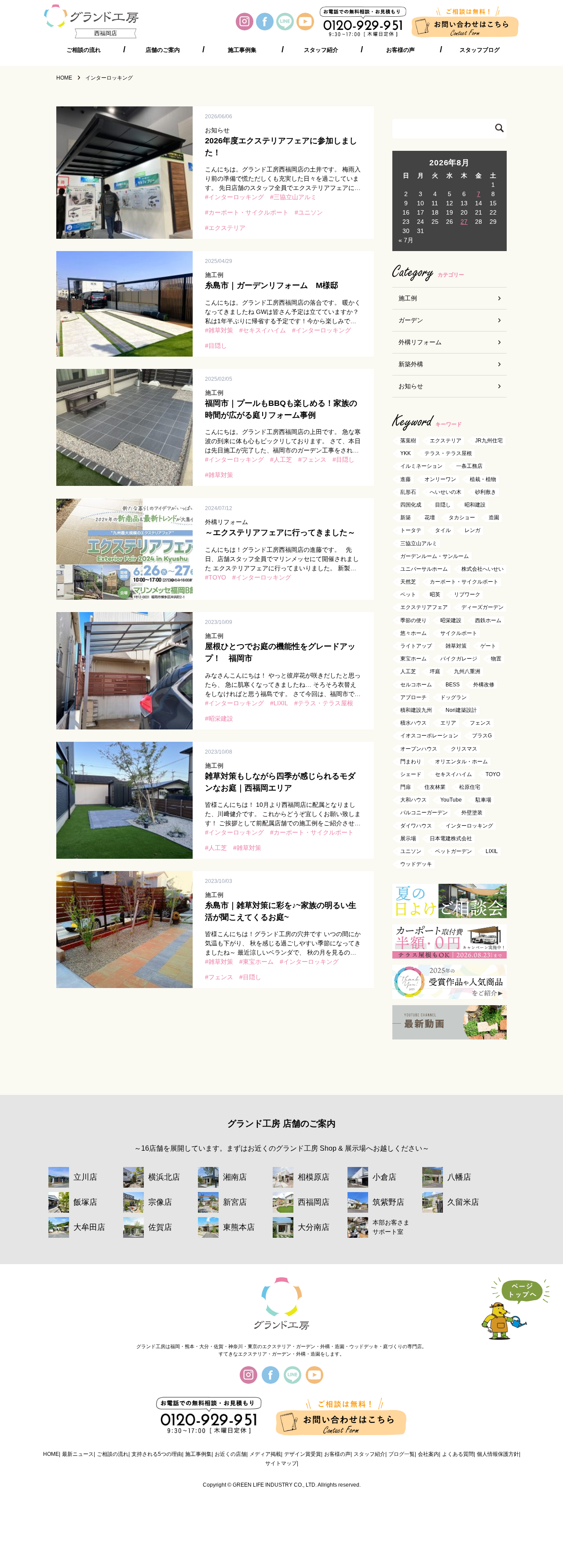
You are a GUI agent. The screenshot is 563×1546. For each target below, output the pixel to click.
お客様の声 (400, 50)
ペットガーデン (453, 851)
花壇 (429, 518)
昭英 (435, 595)
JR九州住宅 (489, 441)
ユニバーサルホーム (424, 569)
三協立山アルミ (295, 197)
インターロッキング (236, 197)
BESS (453, 685)
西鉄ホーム (488, 620)
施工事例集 (242, 50)
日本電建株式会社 (451, 838)
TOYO (217, 577)
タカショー (462, 518)
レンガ (472, 531)
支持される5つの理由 (157, 1454)
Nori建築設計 (461, 710)
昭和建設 (475, 505)
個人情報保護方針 (498, 1454)
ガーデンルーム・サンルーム (434, 556)
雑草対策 (220, 330)
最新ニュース (78, 1454)
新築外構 (410, 364)
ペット (408, 595)
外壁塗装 (472, 813)
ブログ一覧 (401, 1454)
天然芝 (408, 582)
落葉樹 (408, 441)
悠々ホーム (413, 633)
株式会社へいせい (482, 569)
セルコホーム (416, 685)
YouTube (451, 800)
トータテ (410, 531)
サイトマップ (281, 1463)
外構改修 (483, 685)
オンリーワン (440, 479)
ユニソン (310, 212)
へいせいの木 (445, 492)
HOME (51, 1454)
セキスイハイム (264, 330)
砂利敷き (485, 492)
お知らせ (410, 386)
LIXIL (281, 703)
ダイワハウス (416, 826)
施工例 (407, 298)
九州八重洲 (467, 672)
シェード (410, 774)
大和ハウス (413, 800)
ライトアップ (416, 646)
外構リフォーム (420, 342)
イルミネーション (421, 466)
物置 (496, 659)
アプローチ (413, 697)
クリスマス (464, 749)
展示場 (408, 838)
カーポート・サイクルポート (248, 212)
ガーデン (410, 320)
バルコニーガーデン (424, 813)
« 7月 (405, 240)
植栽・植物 (483, 479)
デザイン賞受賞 (302, 1454)
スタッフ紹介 (321, 50)
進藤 (405, 479)
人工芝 (283, 459)
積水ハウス (413, 723)
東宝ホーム (258, 961)
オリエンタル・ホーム (461, 761)
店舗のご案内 (163, 50)
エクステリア (226, 227)
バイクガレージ (458, 659)
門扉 (405, 787)
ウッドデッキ (416, 864)
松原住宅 (469, 787)
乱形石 (408, 492)
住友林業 (435, 787)
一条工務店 (469, 466)
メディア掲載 (265, 1454)
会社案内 (428, 1454)
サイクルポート (458, 633)
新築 (405, 518)
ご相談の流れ (83, 50)
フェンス (314, 459)
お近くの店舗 (230, 1454)
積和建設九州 (416, 710)
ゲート (488, 646)
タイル (443, 531)
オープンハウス (418, 749)
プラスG (482, 736)
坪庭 (435, 672)
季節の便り (413, 620)
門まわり (410, 761)
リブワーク (467, 595)
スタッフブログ (480, 50)
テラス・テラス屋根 (325, 703)
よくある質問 (458, 1454)
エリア (448, 723)
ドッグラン (453, 697)
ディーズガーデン (482, 608)
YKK (405, 454)
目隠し (217, 345)
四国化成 (410, 505)
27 (464, 221)
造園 (494, 518)
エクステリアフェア (424, 608)
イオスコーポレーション (429, 736)
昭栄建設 (220, 718)
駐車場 (483, 800)
